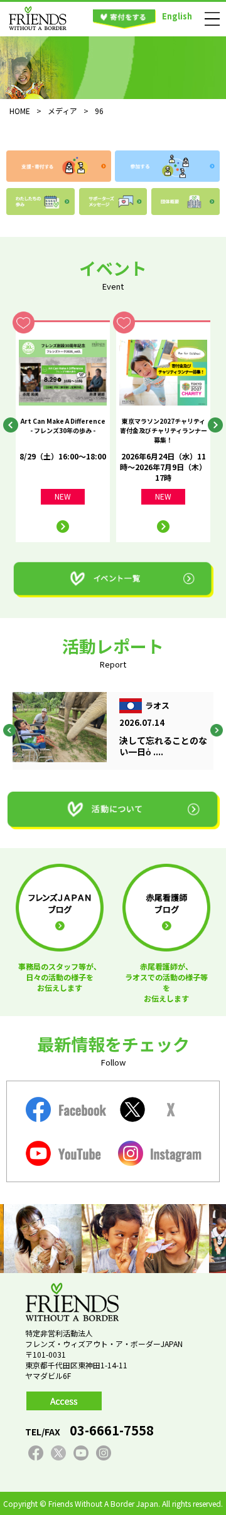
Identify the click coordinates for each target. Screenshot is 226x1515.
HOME (19, 110)
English (177, 16)
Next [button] (215, 424)
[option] (63, 431)
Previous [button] (10, 424)
